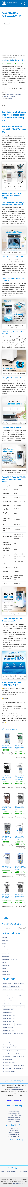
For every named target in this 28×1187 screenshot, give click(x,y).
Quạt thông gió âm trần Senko (9, 995)
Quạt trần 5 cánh (6, 1006)
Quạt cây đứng (5, 950)
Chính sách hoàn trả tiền (14, 1115)
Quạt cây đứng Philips (19, 983)
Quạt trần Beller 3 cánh (18, 1006)
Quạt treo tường (6, 974)
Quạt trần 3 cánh (21, 1003)
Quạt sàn (4, 962)
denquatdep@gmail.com (16, 1089)
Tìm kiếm (22, 928)
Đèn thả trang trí (6, 1056)
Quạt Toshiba (22, 995)
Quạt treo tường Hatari (8, 998)
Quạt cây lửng (5, 953)
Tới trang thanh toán (14, 1132)
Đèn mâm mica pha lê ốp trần (9, 1045)
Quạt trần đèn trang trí (8, 1024)
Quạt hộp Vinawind (19, 989)
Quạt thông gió (5, 965)
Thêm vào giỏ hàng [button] (7, 753)
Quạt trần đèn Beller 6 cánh (9, 1021)
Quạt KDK (5, 992)
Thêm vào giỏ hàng (18, 88)
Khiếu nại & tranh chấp (14, 1136)
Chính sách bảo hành (14, 1121)
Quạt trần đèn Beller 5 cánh (9, 1018)
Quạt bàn (4, 947)
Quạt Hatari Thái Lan (15, 986)
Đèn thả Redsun (19, 1053)
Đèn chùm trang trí (7, 1042)
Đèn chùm (4, 937)
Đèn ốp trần (5, 940)
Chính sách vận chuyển (14, 1117)
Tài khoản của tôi (14, 1128)
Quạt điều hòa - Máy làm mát (14, 55)
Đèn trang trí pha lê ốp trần (9, 1062)
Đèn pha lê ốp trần (21, 1050)
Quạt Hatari (5, 986)
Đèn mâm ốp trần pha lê (8, 1050)
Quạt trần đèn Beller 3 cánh (9, 1015)
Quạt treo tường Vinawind (8, 1003)
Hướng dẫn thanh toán (14, 1134)
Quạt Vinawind (19, 1024)
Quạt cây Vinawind (7, 983)
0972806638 (17, 1087)
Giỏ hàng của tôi (14, 1130)
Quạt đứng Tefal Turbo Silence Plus (10, 1039)
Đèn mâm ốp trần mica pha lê (9, 1047)
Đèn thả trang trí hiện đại (18, 1056)
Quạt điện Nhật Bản (7, 1033)
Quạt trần (4, 968)
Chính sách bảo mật (14, 1111)
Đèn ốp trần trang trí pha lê (9, 1071)
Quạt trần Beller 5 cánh (8, 1009)
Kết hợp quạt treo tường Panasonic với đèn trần (14, 1171)
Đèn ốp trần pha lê (7, 1068)
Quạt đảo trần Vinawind (8, 1036)
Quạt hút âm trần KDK (7, 989)
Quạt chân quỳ (5, 956)
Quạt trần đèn (5, 971)
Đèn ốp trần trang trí (18, 1068)
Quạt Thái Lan (12, 992)
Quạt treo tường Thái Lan (8, 1000)
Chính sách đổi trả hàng (14, 1113)
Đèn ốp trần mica (6, 1065)
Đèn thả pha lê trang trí (8, 1053)
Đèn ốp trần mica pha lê (19, 1065)
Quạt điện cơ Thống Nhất (8, 1030)
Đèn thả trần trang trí (7, 1059)
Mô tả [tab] (3, 105)
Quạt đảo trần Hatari (18, 1033)
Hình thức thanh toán (14, 1119)
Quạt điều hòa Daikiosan (9, 96)
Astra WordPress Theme (19, 1183)
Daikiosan (10, 98)
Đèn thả (4, 943)
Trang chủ (4, 55)
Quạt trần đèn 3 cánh (7, 1012)
